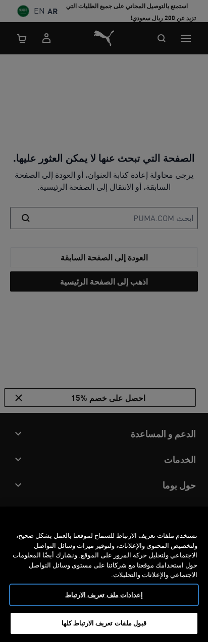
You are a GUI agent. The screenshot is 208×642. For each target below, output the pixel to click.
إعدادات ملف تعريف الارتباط (103, 595)
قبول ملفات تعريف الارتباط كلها (104, 623)
